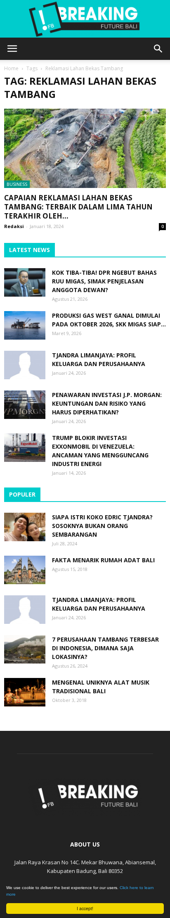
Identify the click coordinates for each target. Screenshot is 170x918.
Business (17, 184)
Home (11, 68)
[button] (158, 49)
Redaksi (14, 226)
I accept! (85, 908)
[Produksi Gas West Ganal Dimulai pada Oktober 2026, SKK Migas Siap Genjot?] (24, 325)
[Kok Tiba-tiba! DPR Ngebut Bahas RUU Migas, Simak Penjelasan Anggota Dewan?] (24, 282)
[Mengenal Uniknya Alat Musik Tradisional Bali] (24, 692)
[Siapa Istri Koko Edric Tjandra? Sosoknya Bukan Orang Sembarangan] (24, 527)
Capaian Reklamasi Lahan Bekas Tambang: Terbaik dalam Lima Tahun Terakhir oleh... (78, 207)
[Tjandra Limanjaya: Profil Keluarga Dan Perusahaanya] (24, 365)
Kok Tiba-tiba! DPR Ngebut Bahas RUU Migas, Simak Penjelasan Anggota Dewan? (104, 281)
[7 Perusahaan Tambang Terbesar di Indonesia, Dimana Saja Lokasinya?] (24, 649)
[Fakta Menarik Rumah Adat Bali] (24, 570)
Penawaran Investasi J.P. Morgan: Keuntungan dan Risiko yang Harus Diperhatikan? (107, 403)
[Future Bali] (85, 19)
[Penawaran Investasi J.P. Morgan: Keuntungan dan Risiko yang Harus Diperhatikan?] (24, 404)
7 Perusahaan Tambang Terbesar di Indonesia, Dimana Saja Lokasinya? (105, 648)
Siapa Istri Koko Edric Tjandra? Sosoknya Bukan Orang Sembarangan (102, 525)
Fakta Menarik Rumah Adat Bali (103, 560)
